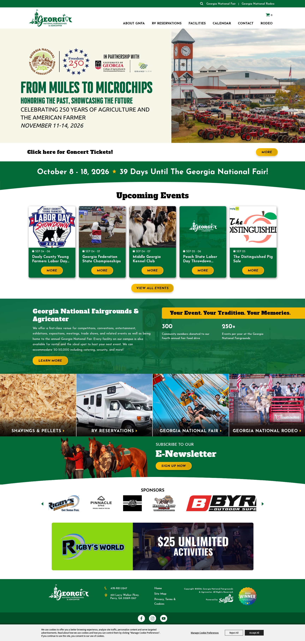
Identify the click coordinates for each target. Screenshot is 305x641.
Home (158, 588)
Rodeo (267, 23)
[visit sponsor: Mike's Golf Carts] (93, 504)
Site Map (160, 593)
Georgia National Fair (221, 3)
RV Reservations (166, 23)
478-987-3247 (118, 588)
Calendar (222, 23)
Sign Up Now (173, 466)
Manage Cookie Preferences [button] (205, 632)
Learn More (50, 360)
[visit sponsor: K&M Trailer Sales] (124, 504)
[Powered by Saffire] (226, 599)
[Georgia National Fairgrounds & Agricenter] (50, 18)
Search (202, 3)
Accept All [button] (254, 632)
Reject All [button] (233, 632)
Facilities (197, 23)
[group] (152, 152)
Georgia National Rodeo (258, 3)
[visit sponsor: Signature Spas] (61, 504)
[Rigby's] (152, 546)
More (267, 152)
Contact (245, 23)
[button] (42, 504)
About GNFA (134, 23)
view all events (152, 288)
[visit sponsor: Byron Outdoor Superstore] (197, 504)
